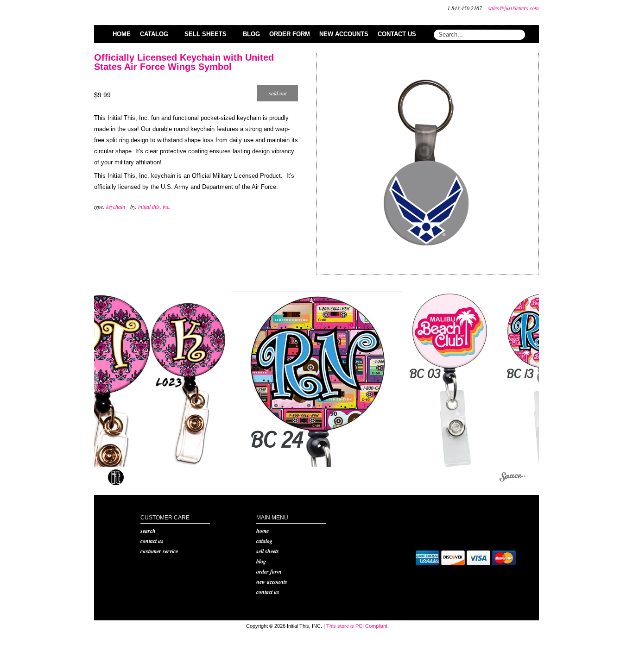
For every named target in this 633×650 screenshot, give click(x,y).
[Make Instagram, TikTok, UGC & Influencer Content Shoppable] (512, 479)
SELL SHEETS (267, 551)
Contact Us (152, 541)
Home (262, 531)
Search (148, 531)
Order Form (268, 571)
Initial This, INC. (154, 206)
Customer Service (159, 551)
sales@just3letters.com (513, 8)
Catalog (264, 541)
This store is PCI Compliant (356, 626)
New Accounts (271, 582)
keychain (115, 206)
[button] (138, 379)
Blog (261, 561)
